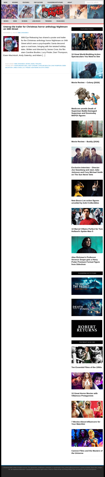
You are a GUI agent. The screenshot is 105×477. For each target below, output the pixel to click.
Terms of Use (57, 469)
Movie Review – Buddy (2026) (85, 142)
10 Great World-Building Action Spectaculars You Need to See (85, 55)
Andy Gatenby (33, 65)
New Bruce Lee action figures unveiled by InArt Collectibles (85, 201)
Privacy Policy (68, 469)
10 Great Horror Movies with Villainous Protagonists (84, 394)
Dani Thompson (56, 65)
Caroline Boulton (44, 65)
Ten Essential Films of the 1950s (86, 367)
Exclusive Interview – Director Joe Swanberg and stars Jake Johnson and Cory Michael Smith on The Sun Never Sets (87, 171)
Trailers (38, 64)
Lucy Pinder (26, 67)
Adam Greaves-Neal (21, 65)
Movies (28, 64)
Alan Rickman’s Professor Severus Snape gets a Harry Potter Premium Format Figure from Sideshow (85, 260)
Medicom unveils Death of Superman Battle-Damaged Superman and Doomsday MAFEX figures (84, 112)
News (33, 64)
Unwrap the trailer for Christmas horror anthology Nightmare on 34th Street (35, 27)
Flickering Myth (52, 11)
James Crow (17, 67)
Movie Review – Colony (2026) (85, 82)
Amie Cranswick (19, 64)
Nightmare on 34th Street (40, 67)
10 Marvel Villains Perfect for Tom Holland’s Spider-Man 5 (87, 230)
